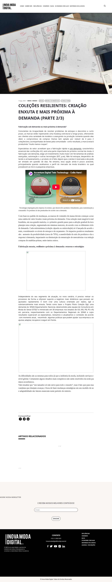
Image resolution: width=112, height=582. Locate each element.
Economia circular (88, 540)
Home (22, 6)
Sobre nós (28, 6)
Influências (86, 533)
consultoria (65, 101)
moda (41, 101)
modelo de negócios (53, 101)
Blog (83, 538)
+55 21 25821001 (56, 538)
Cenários (46, 6)
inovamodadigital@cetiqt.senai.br (56, 541)
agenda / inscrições (88, 545)
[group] (56, 515)
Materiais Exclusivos (77, 6)
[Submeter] (104, 6)
